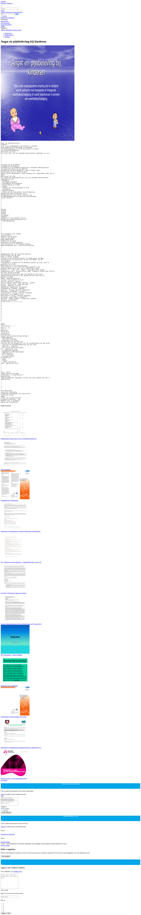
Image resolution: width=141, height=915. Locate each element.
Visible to (4, 807)
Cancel (3, 913)
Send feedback (6, 856)
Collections (11, 18)
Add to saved (17, 30)
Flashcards (4, 18)
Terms (7, 845)
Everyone (6, 809)
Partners (7, 842)
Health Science (9, 35)
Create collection (6, 812)
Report (3, 842)
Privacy (3, 845)
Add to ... (4, 28)
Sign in (3, 794)
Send (8, 913)
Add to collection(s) (7, 30)
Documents (4, 834)
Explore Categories (6, 3)
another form (17, 871)
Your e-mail (4, 890)
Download (4, 780)
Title (2, 796)
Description (7, 800)
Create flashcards (17, 12)
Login (2, 10)
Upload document (6, 12)
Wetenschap (8, 33)
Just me (5, 810)
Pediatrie (7, 37)
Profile (3, 26)
